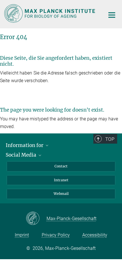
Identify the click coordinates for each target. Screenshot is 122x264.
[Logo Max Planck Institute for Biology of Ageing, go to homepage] (50, 13)
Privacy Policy (56, 235)
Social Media (21, 155)
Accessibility (94, 235)
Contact (61, 166)
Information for (25, 145)
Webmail (61, 193)
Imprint (22, 235)
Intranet (61, 180)
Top (109, 139)
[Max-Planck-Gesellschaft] (36, 218)
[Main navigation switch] (111, 15)
